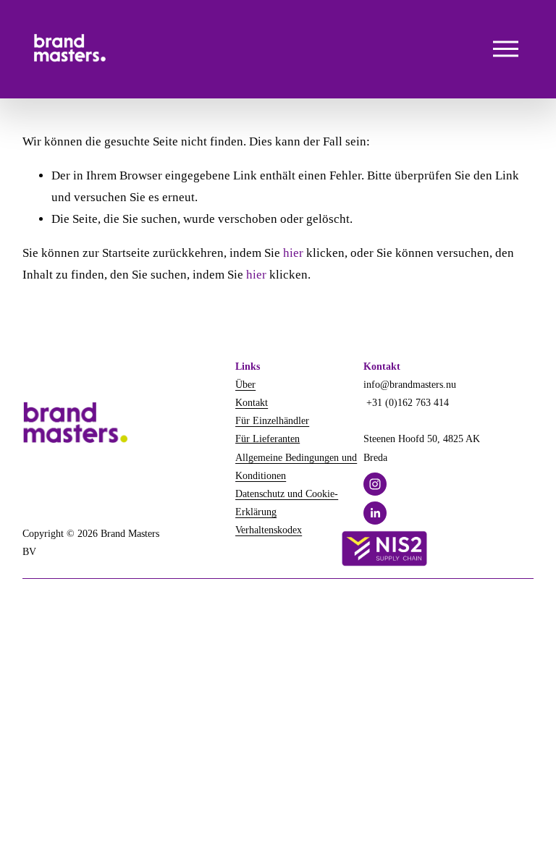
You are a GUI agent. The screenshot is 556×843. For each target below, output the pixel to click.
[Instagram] (375, 484)
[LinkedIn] (375, 513)
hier (293, 253)
